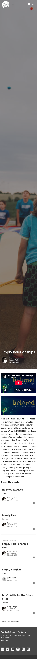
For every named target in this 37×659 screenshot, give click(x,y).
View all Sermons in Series (10, 622)
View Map (4, 640)
